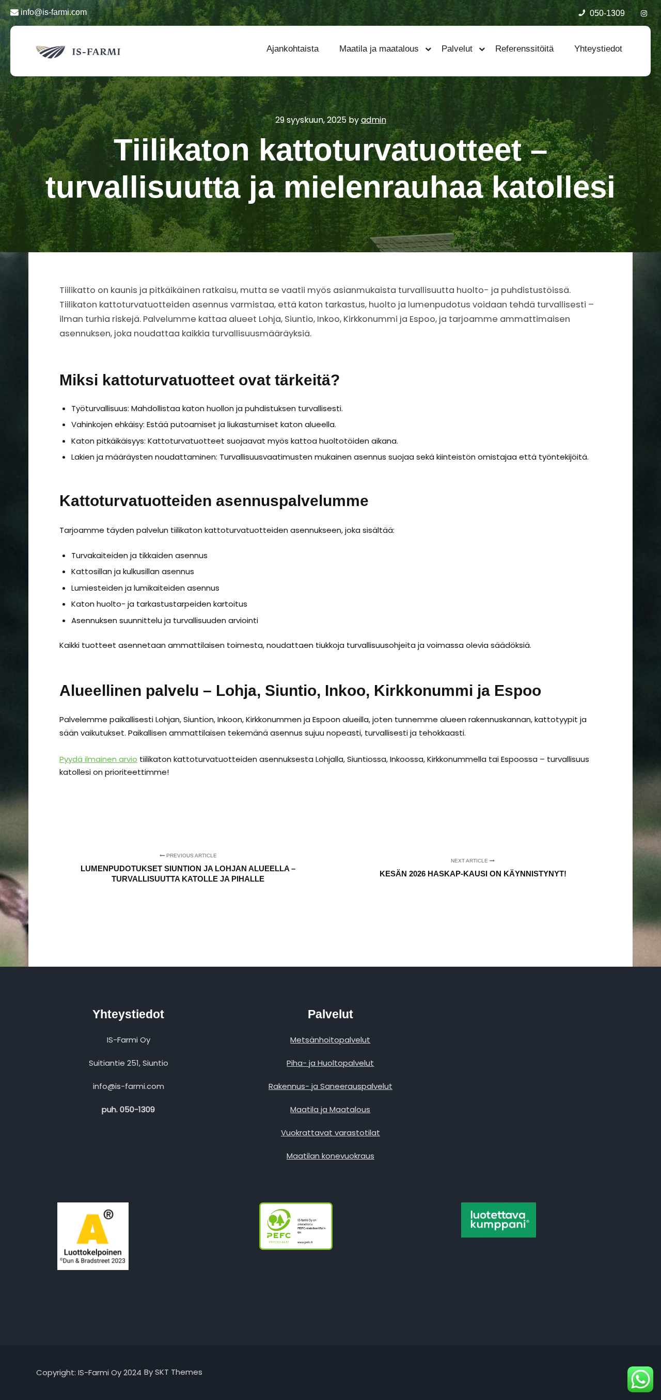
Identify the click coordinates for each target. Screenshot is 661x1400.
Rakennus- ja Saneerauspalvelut (330, 1086)
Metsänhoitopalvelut (330, 1039)
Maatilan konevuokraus (330, 1155)
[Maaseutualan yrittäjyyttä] (80, 51)
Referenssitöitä (524, 49)
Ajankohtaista (292, 49)
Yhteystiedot (598, 49)
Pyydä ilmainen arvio (98, 759)
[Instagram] (644, 12)
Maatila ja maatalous (379, 49)
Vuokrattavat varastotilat (330, 1132)
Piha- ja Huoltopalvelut (330, 1062)
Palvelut (457, 49)
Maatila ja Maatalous (330, 1109)
